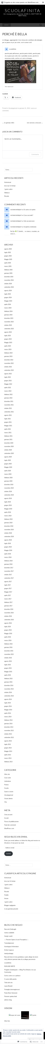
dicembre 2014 (8, 685)
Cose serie (7, 778)
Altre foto (7, 1021)
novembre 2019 (9, 488)
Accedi (6, 818)
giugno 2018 (8, 547)
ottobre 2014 (8, 692)
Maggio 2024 (8, 301)
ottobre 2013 (8, 734)
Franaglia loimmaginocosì (12, 989)
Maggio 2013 (8, 751)
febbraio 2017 (8, 602)
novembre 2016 (9, 612)
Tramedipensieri (9, 943)
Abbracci (7, 192)
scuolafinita (12, 49)
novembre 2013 (9, 730)
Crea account (8, 814)
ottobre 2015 (8, 658)
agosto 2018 (8, 540)
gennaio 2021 (8, 439)
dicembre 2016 (8, 609)
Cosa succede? (28, 215)
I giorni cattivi (8, 189)
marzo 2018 (7, 557)
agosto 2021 (8, 415)
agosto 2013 (8, 741)
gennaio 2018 (8, 564)
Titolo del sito (8, 982)
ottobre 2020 (8, 450)
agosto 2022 (8, 373)
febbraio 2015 (8, 678)
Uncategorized (12, 108)
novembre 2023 (9, 321)
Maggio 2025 (8, 259)
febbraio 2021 (8, 436)
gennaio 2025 (8, 273)
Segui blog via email (15, 836)
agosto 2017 (8, 581)
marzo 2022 (7, 391)
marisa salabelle (9, 932)
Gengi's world (8, 936)
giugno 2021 (8, 422)
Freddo (6, 895)
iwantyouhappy (8, 953)
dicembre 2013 (8, 727)
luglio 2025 (7, 252)
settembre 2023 (9, 328)
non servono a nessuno (35, 123)
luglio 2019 (7, 502)
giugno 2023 (8, 339)
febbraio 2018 (8, 561)
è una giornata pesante (11, 909)
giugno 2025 (8, 256)
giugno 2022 (8, 380)
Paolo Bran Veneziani (10, 993)
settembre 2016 (9, 619)
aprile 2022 (7, 387)
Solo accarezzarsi (29, 221)
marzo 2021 (7, 432)
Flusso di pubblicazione (11, 821)
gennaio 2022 (8, 398)
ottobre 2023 (8, 325)
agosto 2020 (8, 457)
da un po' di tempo (9, 881)
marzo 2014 (7, 716)
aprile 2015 (7, 675)
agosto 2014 (8, 699)
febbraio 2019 (8, 519)
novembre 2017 (9, 571)
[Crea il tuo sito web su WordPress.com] (22, 2)
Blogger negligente (9, 905)
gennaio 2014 (8, 723)
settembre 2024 (9, 287)
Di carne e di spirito (29, 209)
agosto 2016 (8, 623)
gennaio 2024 (8, 315)
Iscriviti (8, 853)
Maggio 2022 (8, 384)
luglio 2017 (7, 585)
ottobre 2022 (8, 367)
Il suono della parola (10, 979)
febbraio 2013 (8, 761)
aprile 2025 (7, 263)
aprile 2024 (7, 304)
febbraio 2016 (8, 644)
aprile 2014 (7, 713)
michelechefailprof (15, 209)
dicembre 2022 (8, 360)
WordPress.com (9, 828)
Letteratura (7, 781)
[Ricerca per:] (40, 25)
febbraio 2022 (8, 394)
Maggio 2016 (8, 633)
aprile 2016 (7, 637)
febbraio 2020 (8, 477)
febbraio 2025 (8, 270)
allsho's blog (8, 1000)
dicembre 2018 (8, 526)
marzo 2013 (7, 758)
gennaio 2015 (8, 682)
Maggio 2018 (8, 550)
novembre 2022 (9, 363)
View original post (9, 86)
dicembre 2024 (8, 276)
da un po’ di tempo (9, 186)
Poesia (6, 784)
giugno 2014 (8, 706)
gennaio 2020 (8, 481)
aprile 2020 (7, 470)
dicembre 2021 (8, 401)
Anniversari (7, 182)
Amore (6, 898)
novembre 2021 (9, 405)
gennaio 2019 (8, 522)
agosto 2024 (8, 290)
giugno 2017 (8, 588)
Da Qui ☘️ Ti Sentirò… (17, 231)
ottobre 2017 (8, 574)
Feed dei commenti (10, 825)
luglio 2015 (7, 664)
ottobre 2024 (8, 283)
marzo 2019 (7, 515)
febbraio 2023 (8, 353)
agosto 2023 (8, 332)
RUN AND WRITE (9, 966)
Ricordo (6, 196)
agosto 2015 (8, 661)
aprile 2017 (7, 595)
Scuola (6, 788)
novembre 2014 (9, 689)
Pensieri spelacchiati (10, 996)
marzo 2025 (7, 266)
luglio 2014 (7, 703)
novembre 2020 (9, 446)
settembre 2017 (9, 578)
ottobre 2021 (8, 408)
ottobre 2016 (8, 616)
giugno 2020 (8, 464)
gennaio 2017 (8, 606)
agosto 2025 (8, 249)
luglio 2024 (7, 294)
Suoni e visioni (8, 791)
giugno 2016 (8, 630)
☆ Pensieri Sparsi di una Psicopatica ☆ (16, 939)
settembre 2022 (9, 370)
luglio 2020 (7, 460)
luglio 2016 (7, 626)
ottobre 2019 (8, 491)
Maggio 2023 (8, 342)
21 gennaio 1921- (8, 123)
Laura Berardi (8, 986)
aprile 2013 (7, 755)
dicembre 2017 (8, 567)
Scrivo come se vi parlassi (12, 975)
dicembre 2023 (8, 318)
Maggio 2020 (8, 467)
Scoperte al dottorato (30, 227)
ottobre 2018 (8, 533)
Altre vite (7, 774)
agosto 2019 (8, 498)
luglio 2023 (7, 335)
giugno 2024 (8, 297)
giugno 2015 (8, 668)
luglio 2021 (7, 418)
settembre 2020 (9, 453)
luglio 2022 (7, 377)
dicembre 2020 (8, 443)
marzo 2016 (7, 640)
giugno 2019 (8, 505)
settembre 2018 (9, 536)
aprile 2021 (7, 429)
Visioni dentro (8, 798)
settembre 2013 (9, 737)
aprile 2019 (7, 512)
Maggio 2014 (8, 709)
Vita (5, 802)
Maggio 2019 (8, 509)
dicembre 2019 (8, 484)
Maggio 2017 (8, 592)
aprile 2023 (7, 346)
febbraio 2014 (8, 720)
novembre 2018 (9, 529)
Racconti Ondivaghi (10, 929)
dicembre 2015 (8, 651)
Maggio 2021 (8, 425)
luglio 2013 (7, 744)
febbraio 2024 (8, 311)
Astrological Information (11, 946)
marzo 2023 (7, 349)
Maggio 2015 (8, 671)
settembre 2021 (9, 412)
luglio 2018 (7, 543)
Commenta (35, 154)
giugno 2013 (8, 748)
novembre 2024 (9, 280)
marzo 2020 (7, 474)
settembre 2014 (9, 696)
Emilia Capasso (9, 950)
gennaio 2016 (8, 647)
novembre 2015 (9, 654)
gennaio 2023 (8, 356)
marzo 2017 (7, 599)
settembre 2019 (9, 495)
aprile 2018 (7, 554)
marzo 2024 (7, 308)
